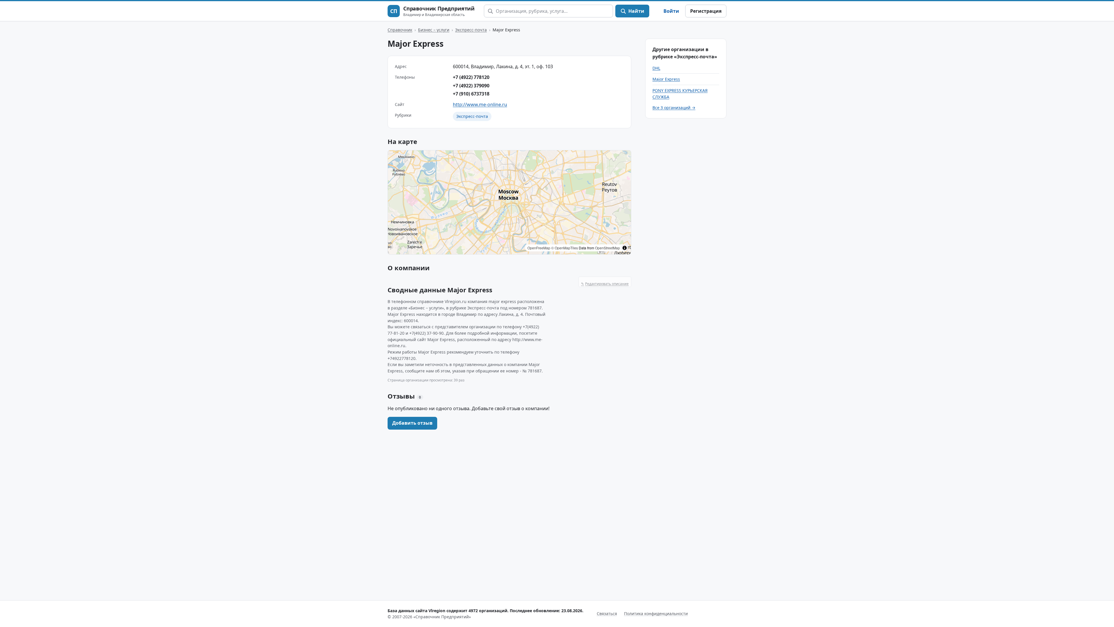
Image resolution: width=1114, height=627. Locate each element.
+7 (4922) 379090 (471, 85)
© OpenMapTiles (564, 247)
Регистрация (705, 11)
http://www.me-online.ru (480, 104)
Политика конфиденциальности (656, 613)
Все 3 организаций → (673, 107)
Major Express (666, 79)
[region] (509, 202)
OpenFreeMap (538, 247)
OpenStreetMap (607, 247)
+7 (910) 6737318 (471, 94)
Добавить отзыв (412, 423)
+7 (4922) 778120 (471, 77)
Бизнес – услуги (433, 30)
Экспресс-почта (471, 30)
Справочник (400, 30)
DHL (656, 68)
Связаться (607, 613)
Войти (671, 11)
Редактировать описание (605, 283)
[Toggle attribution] (624, 247)
